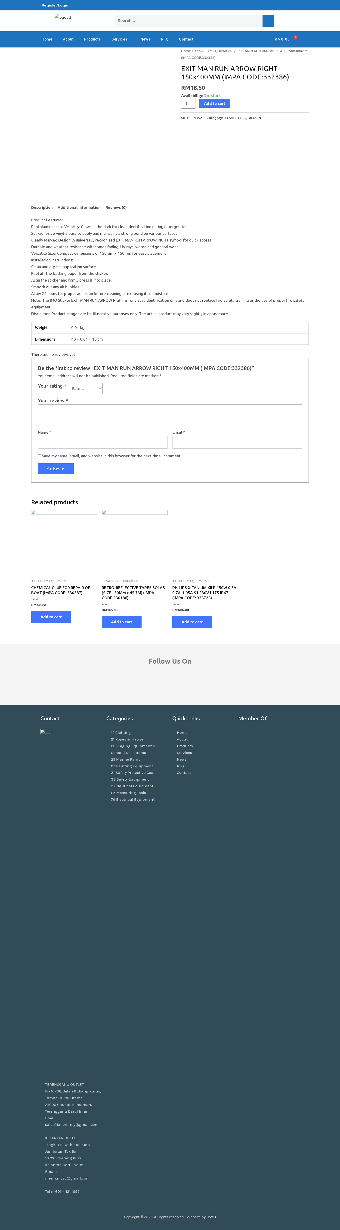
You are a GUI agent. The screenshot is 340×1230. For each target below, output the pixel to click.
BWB (211, 1217)
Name (44, 432)
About (68, 39)
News (145, 39)
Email (179, 432)
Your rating (52, 386)
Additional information (79, 207)
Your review (53, 400)
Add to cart (214, 103)
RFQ (164, 39)
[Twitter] (297, 5)
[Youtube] (275, 5)
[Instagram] (286, 5)
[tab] (42, 207)
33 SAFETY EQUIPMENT (213, 51)
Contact (186, 39)
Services (119, 39)
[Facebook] (253, 5)
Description (42, 207)
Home (47, 39)
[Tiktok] (264, 5)
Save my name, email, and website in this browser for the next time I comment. (112, 456)
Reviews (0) (116, 207)
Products (92, 39)
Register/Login (55, 5)
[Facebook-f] (143, 682)
